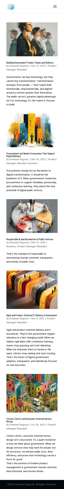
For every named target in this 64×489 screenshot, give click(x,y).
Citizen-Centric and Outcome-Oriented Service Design (29, 420)
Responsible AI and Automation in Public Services (29, 239)
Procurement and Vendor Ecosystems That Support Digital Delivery (30, 155)
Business (33, 163)
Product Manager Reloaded (32, 246)
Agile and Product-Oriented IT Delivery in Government (31, 315)
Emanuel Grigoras (19, 65)
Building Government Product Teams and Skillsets (30, 62)
